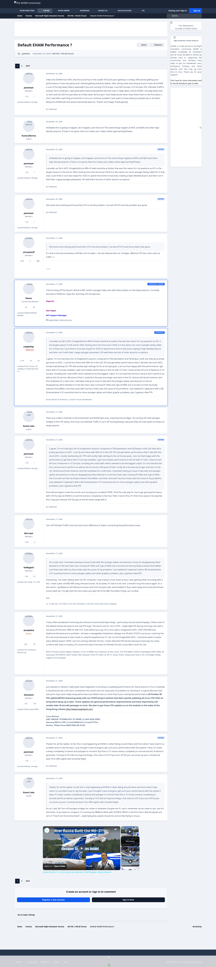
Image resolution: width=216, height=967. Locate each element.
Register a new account (53, 899)
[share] (115, 829)
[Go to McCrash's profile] (28, 523)
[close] (109, 957)
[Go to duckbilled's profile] (28, 620)
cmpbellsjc (28, 346)
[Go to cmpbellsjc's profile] (28, 337)
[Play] (130, 851)
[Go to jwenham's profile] (19, 53)
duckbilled (29, 630)
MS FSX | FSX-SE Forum (63, 53)
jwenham (26, 53)
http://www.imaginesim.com (79, 709)
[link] (46, 830)
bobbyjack (29, 567)
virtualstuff (28, 252)
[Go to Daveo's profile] (28, 288)
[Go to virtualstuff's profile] (28, 242)
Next (28, 66)
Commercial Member (29, 301)
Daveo (29, 298)
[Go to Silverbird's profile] (28, 685)
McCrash (28, 533)
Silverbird (29, 694)
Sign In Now (128, 899)
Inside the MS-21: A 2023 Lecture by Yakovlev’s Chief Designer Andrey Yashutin (81, 830)
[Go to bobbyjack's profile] (28, 558)
